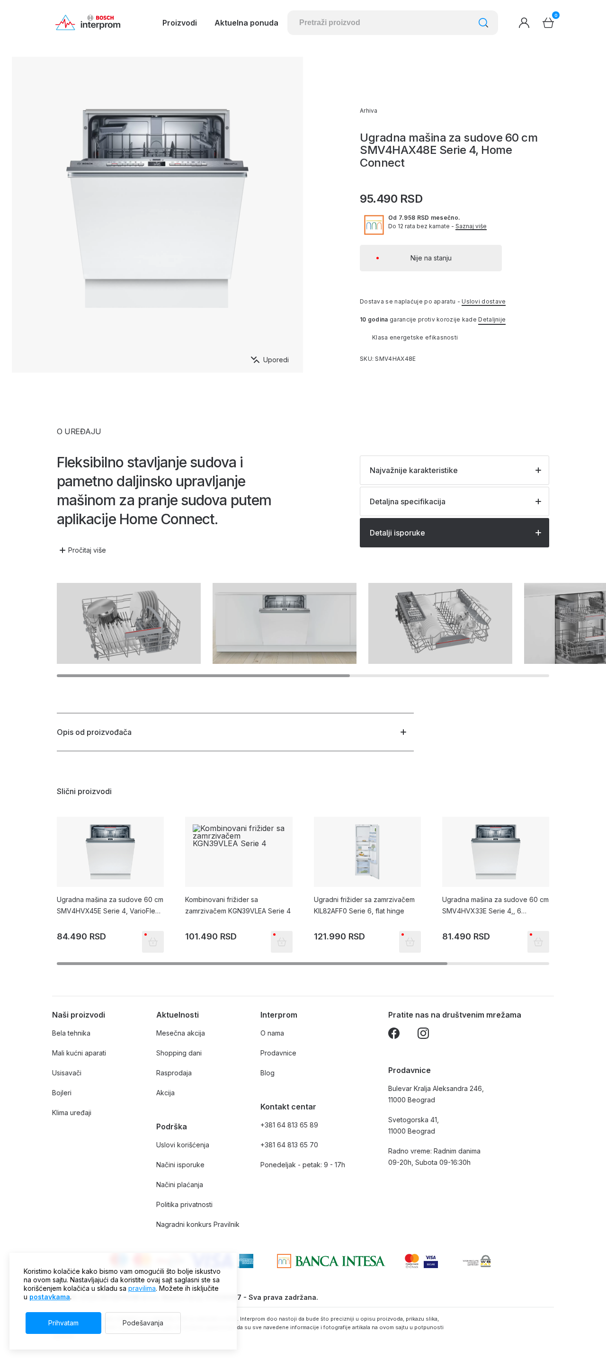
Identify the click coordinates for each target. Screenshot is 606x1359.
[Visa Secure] (431, 1261)
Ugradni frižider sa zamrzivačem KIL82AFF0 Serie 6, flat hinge (364, 905)
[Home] (88, 22)
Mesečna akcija (180, 1033)
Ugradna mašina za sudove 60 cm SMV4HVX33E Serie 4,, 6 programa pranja (495, 906)
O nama (272, 1033)
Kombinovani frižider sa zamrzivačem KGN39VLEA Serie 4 (238, 905)
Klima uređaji (71, 1113)
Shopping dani (179, 1053)
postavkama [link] (49, 1297)
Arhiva (369, 110)
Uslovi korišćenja (182, 1145)
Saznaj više (471, 226)
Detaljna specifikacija (408, 501)
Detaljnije (492, 319)
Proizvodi (179, 22)
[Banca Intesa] (331, 1261)
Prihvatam (63, 1323)
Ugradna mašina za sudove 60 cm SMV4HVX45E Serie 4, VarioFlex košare (110, 906)
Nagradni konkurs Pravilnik (198, 1224)
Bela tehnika (71, 1033)
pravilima (142, 1288)
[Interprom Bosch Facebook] (394, 1035)
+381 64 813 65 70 (289, 1145)
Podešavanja (143, 1323)
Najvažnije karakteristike (414, 470)
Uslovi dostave (484, 301)
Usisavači (66, 1073)
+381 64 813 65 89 (289, 1125)
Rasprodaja (174, 1073)
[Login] (524, 22)
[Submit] (483, 22)
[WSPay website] (476, 1261)
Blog (267, 1073)
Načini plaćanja (179, 1184)
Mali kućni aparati (79, 1053)
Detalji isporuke (397, 532)
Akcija (165, 1093)
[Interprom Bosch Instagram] (423, 1035)
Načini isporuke (180, 1165)
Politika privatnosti (184, 1204)
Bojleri (61, 1093)
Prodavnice (278, 1053)
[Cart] (548, 22)
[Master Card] (412, 1261)
